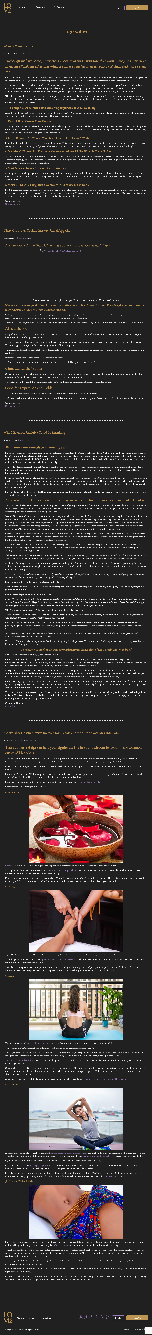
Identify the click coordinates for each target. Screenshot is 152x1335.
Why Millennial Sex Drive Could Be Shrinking (34, 432)
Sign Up (137, 7)
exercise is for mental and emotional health (69, 1152)
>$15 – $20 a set (61, 1245)
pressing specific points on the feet (57, 959)
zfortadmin (22, 54)
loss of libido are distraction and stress (42, 1043)
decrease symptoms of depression (96, 1155)
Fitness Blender (111, 1176)
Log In (118, 7)
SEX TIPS (32, 740)
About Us (23, 7)
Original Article (12, 203)
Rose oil (9, 865)
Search (60, 7)
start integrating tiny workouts (42, 1165)
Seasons (40, 7)
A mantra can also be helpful (18, 1060)
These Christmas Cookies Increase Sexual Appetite (37, 230)
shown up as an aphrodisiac (64, 870)
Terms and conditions (141, 1329)
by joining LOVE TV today (88, 781)
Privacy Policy (125, 1329)
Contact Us (46, 1318)
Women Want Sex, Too (19, 46)
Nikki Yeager (20, 740)
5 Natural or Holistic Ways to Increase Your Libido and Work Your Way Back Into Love (61, 732)
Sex (30, 54)
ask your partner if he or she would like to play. (105, 1078)
